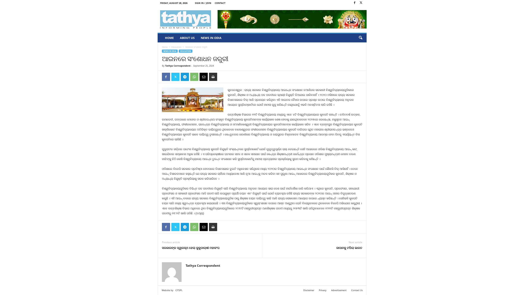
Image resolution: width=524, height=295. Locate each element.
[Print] (213, 77)
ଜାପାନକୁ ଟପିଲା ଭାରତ (349, 248)
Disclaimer (308, 290)
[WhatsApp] (194, 77)
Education (176, 46)
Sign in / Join (203, 3)
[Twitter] (361, 3)
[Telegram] (185, 77)
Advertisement (339, 290)
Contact (220, 3)
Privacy (322, 290)
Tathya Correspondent (178, 65)
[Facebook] (354, 3)
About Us (187, 38)
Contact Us (357, 290)
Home (169, 38)
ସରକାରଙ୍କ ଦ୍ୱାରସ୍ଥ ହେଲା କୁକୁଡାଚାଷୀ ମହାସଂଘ (191, 248)
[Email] (204, 77)
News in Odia (211, 38)
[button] (360, 37)
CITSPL (179, 290)
